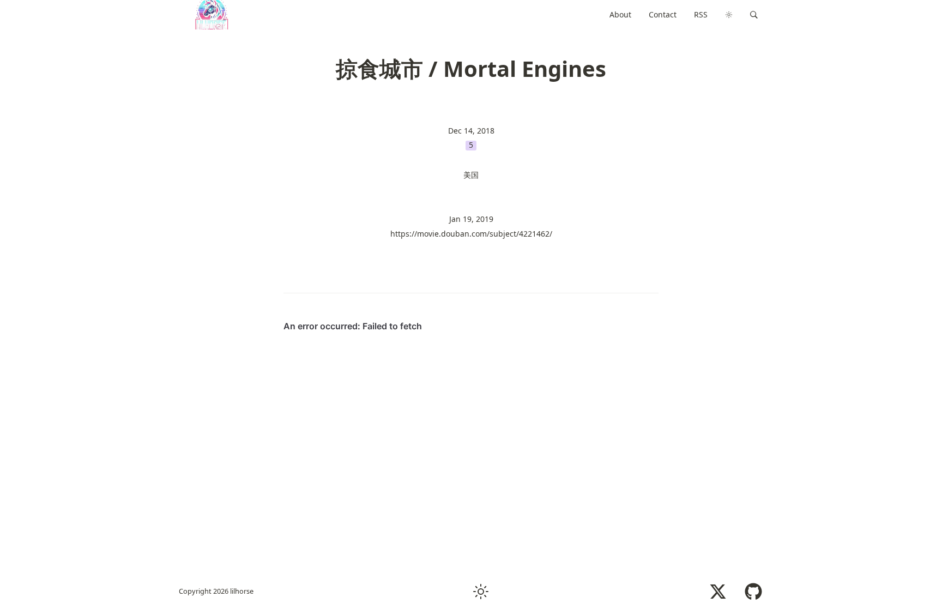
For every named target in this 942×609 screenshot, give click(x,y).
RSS (701, 14)
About (620, 14)
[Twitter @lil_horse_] (718, 591)
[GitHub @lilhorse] (753, 591)
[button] (754, 14)
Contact (663, 14)
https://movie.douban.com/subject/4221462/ (471, 233)
